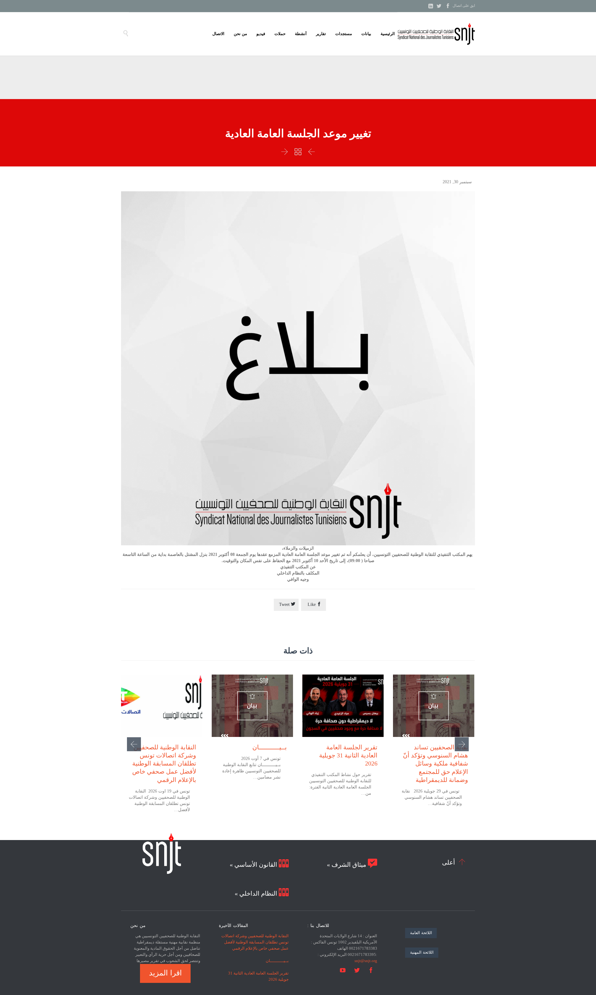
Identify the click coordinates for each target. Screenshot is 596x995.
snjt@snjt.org (365, 960)
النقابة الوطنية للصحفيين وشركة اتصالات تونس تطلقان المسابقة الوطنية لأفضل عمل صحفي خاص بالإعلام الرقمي (164, 763)
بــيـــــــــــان (269, 747)
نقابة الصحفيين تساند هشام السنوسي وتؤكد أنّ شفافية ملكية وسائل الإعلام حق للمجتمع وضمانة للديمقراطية (435, 763)
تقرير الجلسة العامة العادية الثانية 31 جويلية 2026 (348, 755)
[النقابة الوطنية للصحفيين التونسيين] (436, 34)
